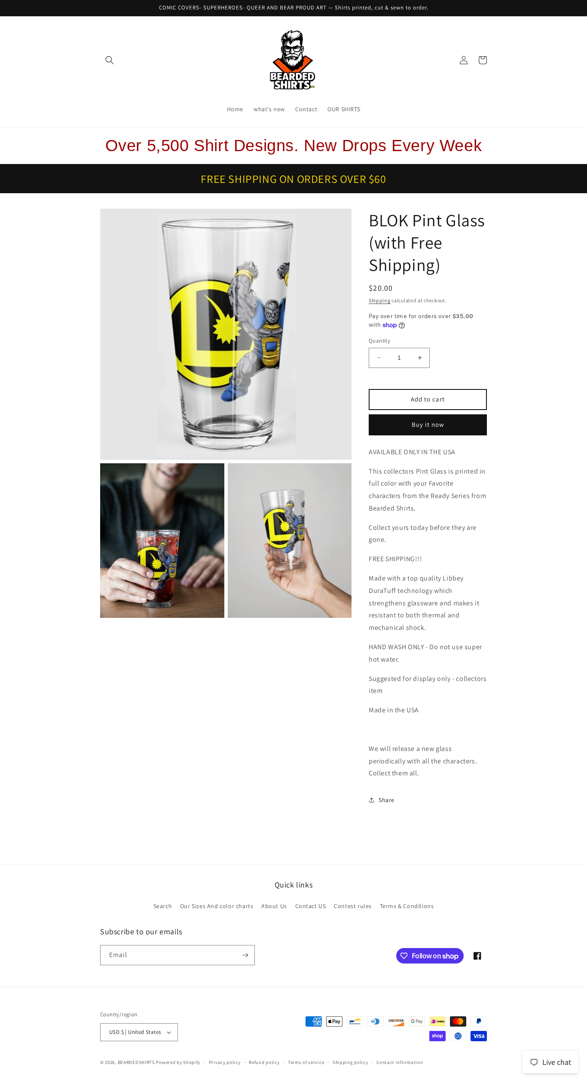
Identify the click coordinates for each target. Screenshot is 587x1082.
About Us (274, 906)
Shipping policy (350, 1062)
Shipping (380, 300)
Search (162, 906)
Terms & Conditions (407, 906)
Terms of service (306, 1062)
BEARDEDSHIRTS (136, 1062)
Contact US (310, 906)
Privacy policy (225, 1062)
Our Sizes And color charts (217, 906)
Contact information (399, 1062)
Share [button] (386, 800)
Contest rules (353, 906)
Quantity (379, 340)
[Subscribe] (244, 955)
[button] (109, 60)
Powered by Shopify (178, 1062)
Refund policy (264, 1062)
